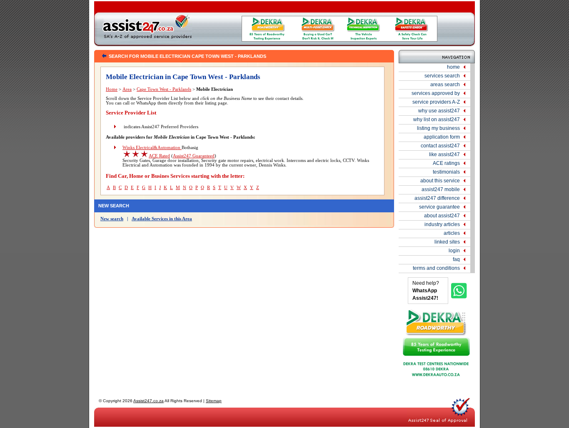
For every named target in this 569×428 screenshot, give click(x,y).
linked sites (447, 242)
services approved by (436, 93)
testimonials (446, 172)
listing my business (438, 128)
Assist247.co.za (148, 400)
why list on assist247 (436, 119)
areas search (445, 84)
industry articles (442, 224)
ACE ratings (446, 163)
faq (456, 259)
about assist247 (442, 216)
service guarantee (439, 207)
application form (442, 137)
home (453, 67)
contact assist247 (440, 146)
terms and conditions (436, 268)
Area (127, 89)
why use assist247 (439, 111)
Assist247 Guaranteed (194, 156)
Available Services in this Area (162, 218)
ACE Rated (159, 156)
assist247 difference (437, 198)
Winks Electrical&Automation (152, 147)
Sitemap (214, 400)
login (454, 251)
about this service (440, 181)
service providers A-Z (436, 102)
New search (111, 218)
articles (452, 233)
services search (442, 76)
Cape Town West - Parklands (164, 89)
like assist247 (444, 154)
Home (111, 89)
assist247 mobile (441, 189)
